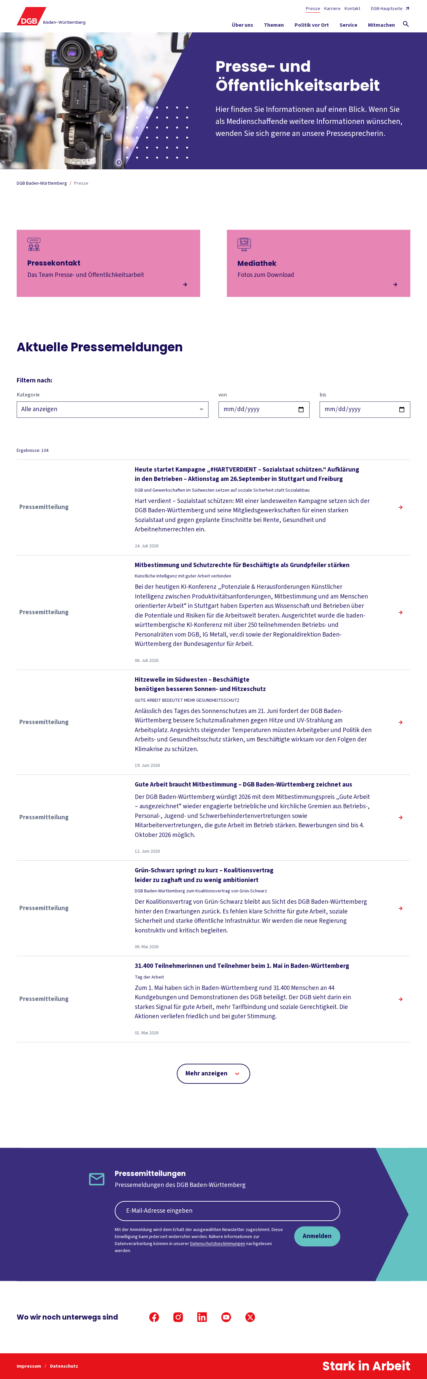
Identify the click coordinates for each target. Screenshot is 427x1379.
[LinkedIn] (202, 1317)
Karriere (332, 8)
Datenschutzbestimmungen (217, 1243)
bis (323, 394)
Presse (313, 8)
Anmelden (317, 1236)
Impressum (29, 1366)
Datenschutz (64, 1366)
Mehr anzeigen (206, 1073)
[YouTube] (226, 1317)
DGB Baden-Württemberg (42, 183)
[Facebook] (154, 1317)
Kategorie (28, 394)
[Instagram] (178, 1317)
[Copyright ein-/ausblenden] (118, 163)
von (223, 394)
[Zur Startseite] (51, 16)
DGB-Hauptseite (387, 8)
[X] (250, 1317)
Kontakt (352, 8)
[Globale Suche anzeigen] (406, 24)
